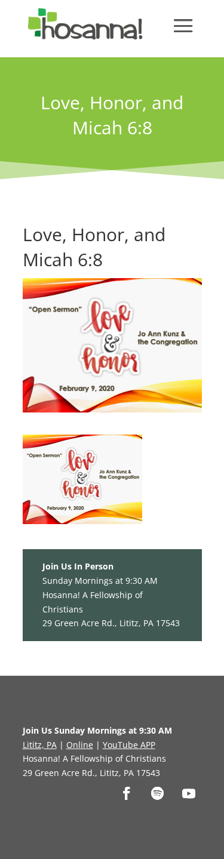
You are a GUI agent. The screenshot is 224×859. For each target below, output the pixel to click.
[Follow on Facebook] (126, 793)
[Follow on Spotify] (158, 793)
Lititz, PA (40, 744)
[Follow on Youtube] (189, 793)
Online (79, 744)
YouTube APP (129, 744)
